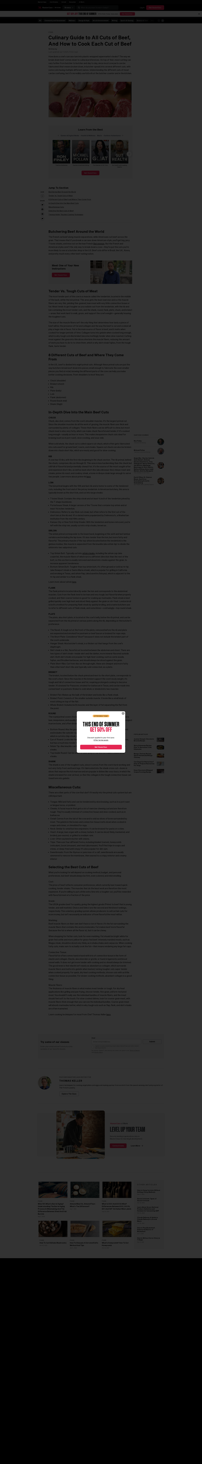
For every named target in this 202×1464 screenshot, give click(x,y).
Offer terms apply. (101, 740)
